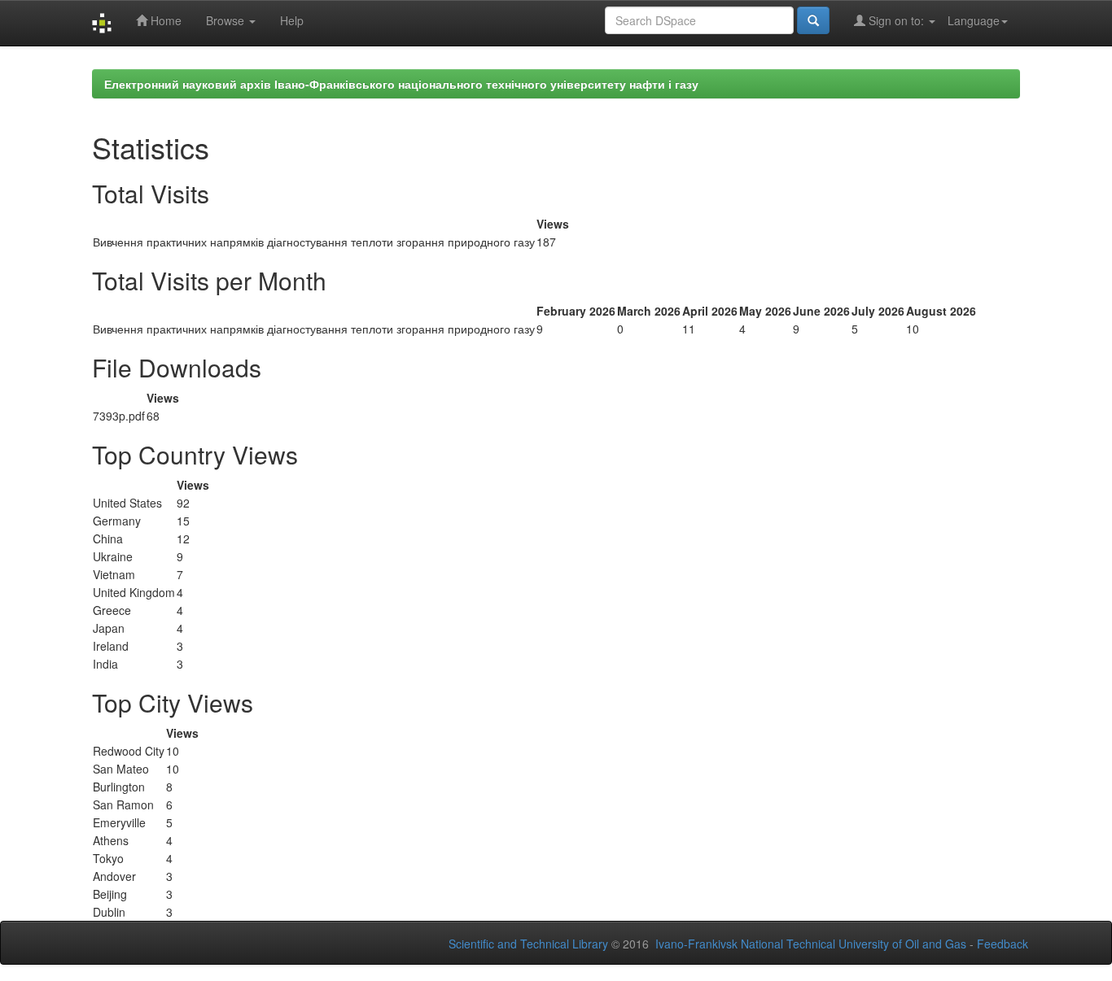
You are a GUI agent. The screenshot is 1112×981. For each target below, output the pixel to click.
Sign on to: (896, 20)
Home (164, 20)
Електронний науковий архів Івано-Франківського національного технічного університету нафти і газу (401, 84)
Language (974, 20)
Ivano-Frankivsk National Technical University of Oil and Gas (810, 943)
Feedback (1002, 943)
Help (292, 20)
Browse (226, 20)
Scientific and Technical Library (528, 943)
